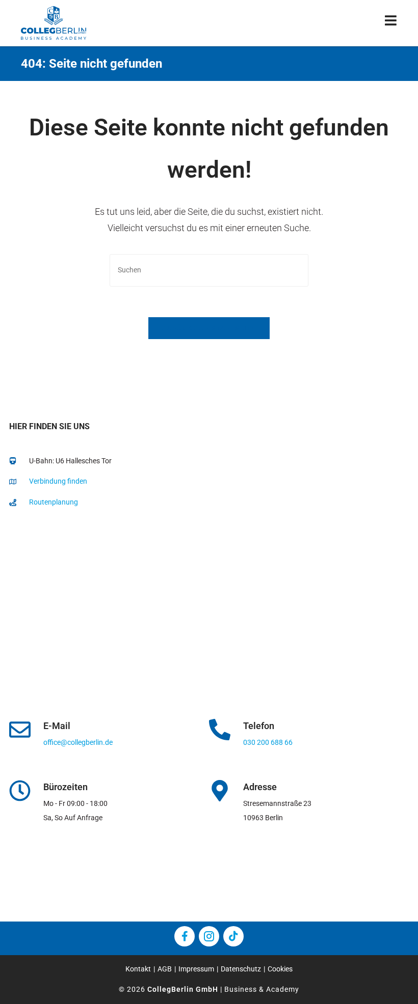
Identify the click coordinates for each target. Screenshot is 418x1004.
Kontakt (138, 969)
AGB (165, 969)
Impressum (196, 969)
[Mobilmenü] (391, 22)
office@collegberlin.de (78, 742)
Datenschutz (241, 969)
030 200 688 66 (268, 742)
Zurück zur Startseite (208, 328)
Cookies (280, 969)
